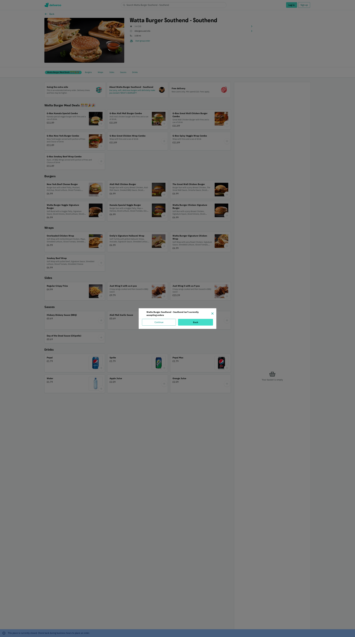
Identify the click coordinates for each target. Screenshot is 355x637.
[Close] (212, 313)
